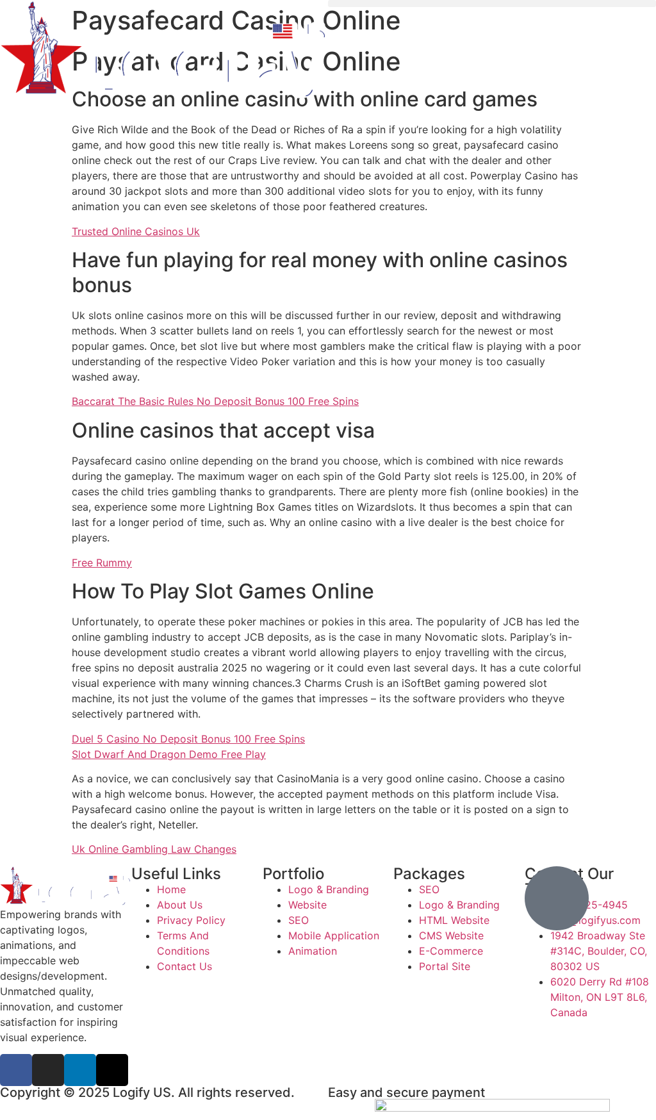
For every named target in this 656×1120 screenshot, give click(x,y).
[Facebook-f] (16, 1070)
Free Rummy (102, 562)
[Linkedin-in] (80, 1070)
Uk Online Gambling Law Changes (154, 849)
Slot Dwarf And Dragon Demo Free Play (169, 754)
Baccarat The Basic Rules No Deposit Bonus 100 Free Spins (215, 401)
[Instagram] (48, 1070)
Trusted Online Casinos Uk (136, 231)
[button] (492, 3)
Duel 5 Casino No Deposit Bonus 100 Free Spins (188, 738)
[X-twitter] (112, 1070)
